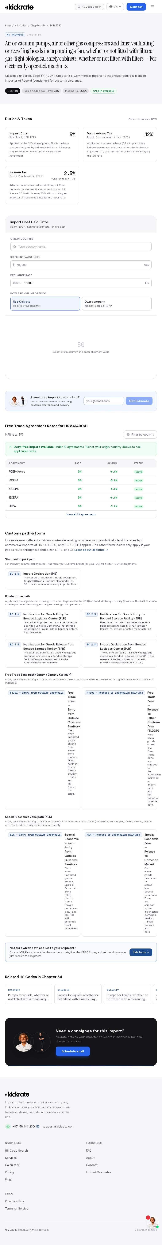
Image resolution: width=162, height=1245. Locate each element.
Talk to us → (141, 952)
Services (11, 1158)
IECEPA (13, 497)
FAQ (88, 1150)
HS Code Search (16, 1150)
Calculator (12, 1165)
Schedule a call (73, 1051)
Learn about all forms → (91, 550)
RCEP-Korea (17, 471)
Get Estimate (139, 401)
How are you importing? (28, 293)
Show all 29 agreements (81, 514)
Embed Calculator (98, 1172)
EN (115, 7)
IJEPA (12, 506)
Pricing (9, 1172)
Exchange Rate (21, 275)
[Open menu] (152, 7)
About (90, 1158)
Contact (136, 7)
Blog (8, 1179)
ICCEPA (14, 489)
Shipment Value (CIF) (25, 257)
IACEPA (13, 480)
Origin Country (21, 239)
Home (8, 25)
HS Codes (21, 25)
